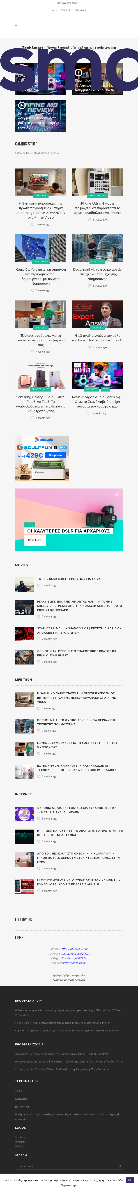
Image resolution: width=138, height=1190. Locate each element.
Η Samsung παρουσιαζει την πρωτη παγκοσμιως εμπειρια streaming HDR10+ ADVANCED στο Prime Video (76, 697)
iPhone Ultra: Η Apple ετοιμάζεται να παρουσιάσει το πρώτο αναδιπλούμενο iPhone (97, 208)
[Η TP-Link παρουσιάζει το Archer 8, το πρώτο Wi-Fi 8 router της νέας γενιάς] (24, 836)
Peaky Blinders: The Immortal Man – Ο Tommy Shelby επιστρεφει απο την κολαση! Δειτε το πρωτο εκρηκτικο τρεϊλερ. (79, 606)
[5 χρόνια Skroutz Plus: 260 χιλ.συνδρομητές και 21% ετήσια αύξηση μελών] (24, 813)
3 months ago (49, 818)
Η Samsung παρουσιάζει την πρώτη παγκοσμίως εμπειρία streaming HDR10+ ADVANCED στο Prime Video (68, 1013)
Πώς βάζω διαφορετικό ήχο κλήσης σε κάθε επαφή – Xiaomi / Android (69, 1053)
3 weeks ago (42, 224)
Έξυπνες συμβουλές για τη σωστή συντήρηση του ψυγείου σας (41, 340)
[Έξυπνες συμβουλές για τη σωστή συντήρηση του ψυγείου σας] (40, 313)
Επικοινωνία (80, 10)
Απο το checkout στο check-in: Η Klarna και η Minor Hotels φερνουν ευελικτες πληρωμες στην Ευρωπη (78, 858)
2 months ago (99, 413)
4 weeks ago (42, 351)
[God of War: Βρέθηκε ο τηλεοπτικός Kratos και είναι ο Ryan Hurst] (24, 657)
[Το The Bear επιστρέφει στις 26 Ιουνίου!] (24, 584)
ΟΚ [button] (130, 1180)
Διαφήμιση (66, 10)
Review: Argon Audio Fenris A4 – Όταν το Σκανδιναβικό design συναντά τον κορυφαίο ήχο (97, 401)
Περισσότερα (69, 1185)
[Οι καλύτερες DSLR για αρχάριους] (69, 519)
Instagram (20, 1141)
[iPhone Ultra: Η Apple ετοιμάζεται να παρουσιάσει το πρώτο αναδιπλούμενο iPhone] (97, 181)
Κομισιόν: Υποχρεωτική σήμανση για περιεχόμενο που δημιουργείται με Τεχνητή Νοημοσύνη (67, 1030)
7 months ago (49, 638)
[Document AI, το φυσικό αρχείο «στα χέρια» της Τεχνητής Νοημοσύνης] (97, 247)
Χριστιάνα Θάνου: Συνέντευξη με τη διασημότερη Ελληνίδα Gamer (72, 1069)
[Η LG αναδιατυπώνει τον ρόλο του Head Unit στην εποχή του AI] (97, 313)
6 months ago (49, 616)
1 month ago (99, 347)
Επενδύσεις (79, 979)
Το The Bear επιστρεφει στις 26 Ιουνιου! (69, 578)
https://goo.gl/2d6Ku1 (75, 963)
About (55, 10)
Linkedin (19, 1146)
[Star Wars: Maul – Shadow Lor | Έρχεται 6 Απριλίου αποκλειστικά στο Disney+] (24, 634)
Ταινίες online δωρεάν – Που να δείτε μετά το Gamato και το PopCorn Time (80, 1061)
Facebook (20, 1137)
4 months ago (49, 585)
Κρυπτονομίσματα (62, 979)
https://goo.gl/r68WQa (74, 958)
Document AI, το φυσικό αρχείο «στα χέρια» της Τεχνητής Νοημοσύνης (97, 274)
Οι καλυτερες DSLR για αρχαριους (68, 531)
